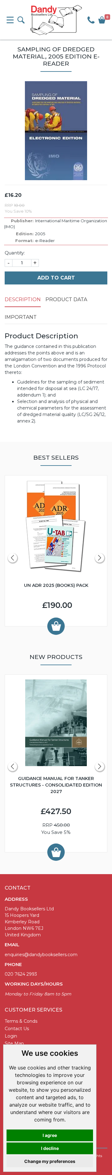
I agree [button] (50, 1135)
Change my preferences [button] (49, 1161)
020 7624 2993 (21, 974)
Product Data (66, 299)
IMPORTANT (21, 317)
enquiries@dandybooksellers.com (41, 954)
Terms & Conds (21, 1021)
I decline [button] (50, 1148)
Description (23, 299)
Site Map (14, 1043)
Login (11, 1036)
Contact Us (17, 1028)
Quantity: (15, 253)
